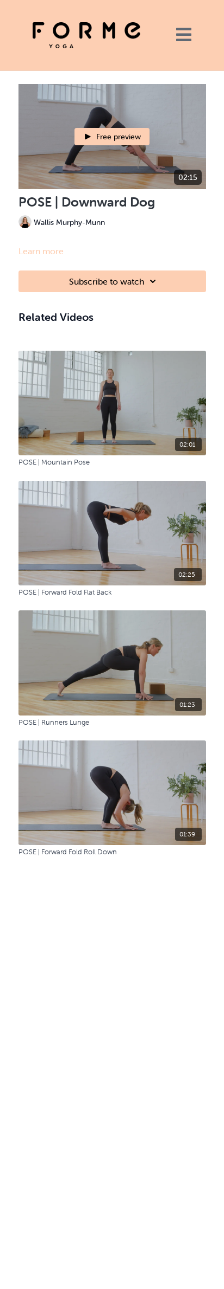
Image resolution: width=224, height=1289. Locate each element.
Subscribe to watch (106, 281)
